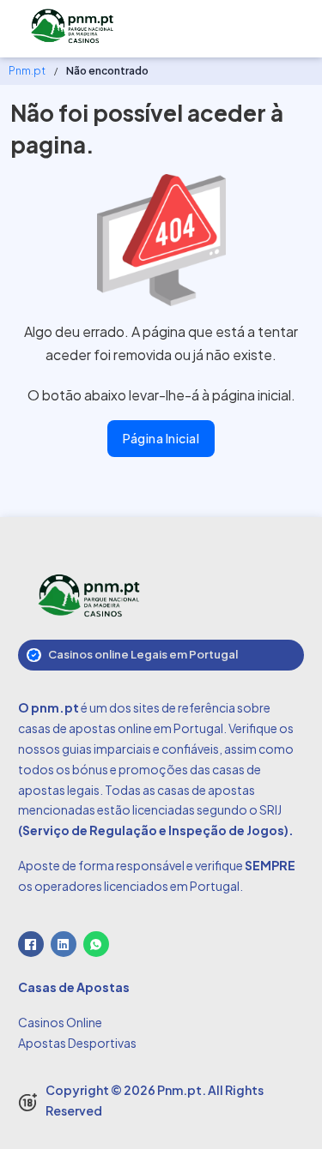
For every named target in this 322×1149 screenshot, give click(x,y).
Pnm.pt (27, 70)
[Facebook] (31, 944)
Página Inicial (161, 438)
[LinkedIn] (63, 944)
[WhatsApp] (96, 944)
